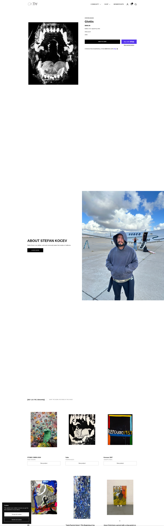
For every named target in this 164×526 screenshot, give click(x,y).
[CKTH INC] (32, 4)
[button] (136, 4)
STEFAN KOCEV (89, 18)
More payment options (129, 45)
